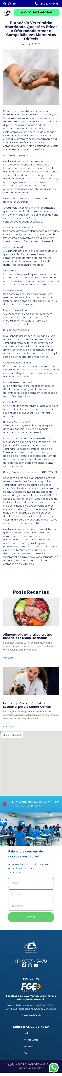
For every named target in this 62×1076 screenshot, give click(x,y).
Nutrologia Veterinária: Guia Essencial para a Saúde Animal (27, 705)
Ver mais (8, 658)
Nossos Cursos (31, 1040)
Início (26, 1033)
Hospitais (28, 1046)
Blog (26, 1053)
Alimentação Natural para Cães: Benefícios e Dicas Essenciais (28, 636)
